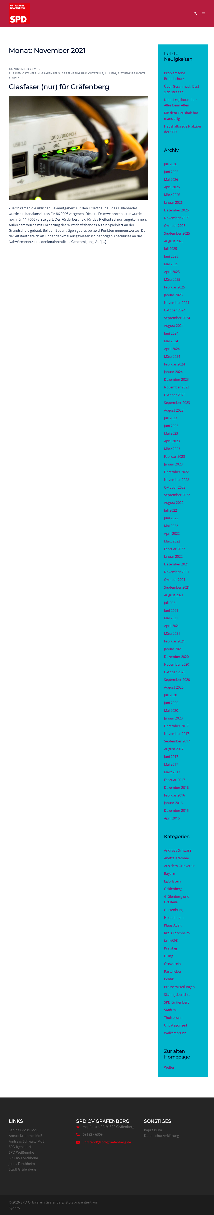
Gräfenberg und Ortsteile (82, 73)
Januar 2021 (173, 649)
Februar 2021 (174, 641)
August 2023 (173, 410)
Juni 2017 (171, 756)
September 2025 (177, 233)
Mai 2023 (171, 433)
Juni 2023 (171, 426)
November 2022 (176, 479)
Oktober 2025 (174, 225)
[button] (195, 13)
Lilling (110, 73)
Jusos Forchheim (22, 1163)
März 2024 (172, 356)
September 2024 (177, 318)
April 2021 (172, 625)
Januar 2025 (173, 295)
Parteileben (173, 971)
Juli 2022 (170, 510)
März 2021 (172, 633)
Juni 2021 (171, 610)
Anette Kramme (176, 858)
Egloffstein (172, 881)
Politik (169, 979)
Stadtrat (16, 77)
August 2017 (173, 749)
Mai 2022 (171, 525)
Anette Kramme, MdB (25, 1135)
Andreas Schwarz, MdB (27, 1141)
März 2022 (172, 541)
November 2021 (176, 572)
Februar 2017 (174, 780)
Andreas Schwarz (177, 850)
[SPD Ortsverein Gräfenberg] (19, 13)
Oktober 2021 (174, 579)
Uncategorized (175, 1025)
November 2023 (176, 387)
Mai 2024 (171, 341)
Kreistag (170, 948)
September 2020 (177, 679)
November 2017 (176, 733)
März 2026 (172, 194)
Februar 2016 (174, 795)
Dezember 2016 (176, 787)
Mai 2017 (171, 764)
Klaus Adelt (173, 925)
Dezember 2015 (176, 810)
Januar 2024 (173, 371)
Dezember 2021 (176, 564)
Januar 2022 (173, 556)
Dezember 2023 (176, 379)
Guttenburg (173, 910)
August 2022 (173, 502)
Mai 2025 (171, 264)
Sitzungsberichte (132, 73)
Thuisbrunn (173, 1017)
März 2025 (172, 279)
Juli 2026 (170, 164)
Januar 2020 (173, 718)
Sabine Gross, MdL (23, 1130)
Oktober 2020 (174, 672)
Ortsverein (172, 963)
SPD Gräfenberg (177, 1002)
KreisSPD (171, 940)
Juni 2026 (171, 171)
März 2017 (172, 772)
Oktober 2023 (174, 395)
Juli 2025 (170, 248)
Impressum (153, 1130)
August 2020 (173, 687)
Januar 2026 (173, 202)
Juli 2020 (170, 695)
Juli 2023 (170, 418)
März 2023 (172, 448)
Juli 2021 (170, 603)
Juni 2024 (171, 333)
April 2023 (172, 441)
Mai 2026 (171, 179)
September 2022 (177, 495)
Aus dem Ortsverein (24, 73)
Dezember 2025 (176, 210)
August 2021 (173, 595)
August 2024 (173, 325)
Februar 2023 (174, 456)
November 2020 (176, 664)
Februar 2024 (174, 364)
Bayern (169, 873)
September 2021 (177, 587)
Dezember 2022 (176, 472)
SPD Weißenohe (21, 1152)
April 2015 (172, 818)
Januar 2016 (173, 802)
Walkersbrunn (175, 1033)
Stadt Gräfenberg (22, 1169)
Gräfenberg (50, 73)
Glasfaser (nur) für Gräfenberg (59, 87)
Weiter (169, 1067)
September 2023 (177, 402)
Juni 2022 (171, 518)
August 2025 (173, 241)
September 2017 (177, 741)
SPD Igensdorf (20, 1146)
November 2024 (176, 302)
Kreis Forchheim (177, 933)
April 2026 (172, 187)
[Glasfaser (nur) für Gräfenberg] (78, 147)
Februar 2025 (174, 287)
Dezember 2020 (176, 656)
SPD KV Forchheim (23, 1158)
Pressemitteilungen (179, 987)
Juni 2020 (171, 702)
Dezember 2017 (176, 726)
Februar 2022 (174, 549)
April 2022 (172, 533)
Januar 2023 (173, 464)
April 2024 (172, 348)
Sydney (14, 1208)
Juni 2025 (171, 256)
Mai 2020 (171, 710)
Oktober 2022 (174, 487)
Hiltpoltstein (173, 917)
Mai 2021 (171, 618)
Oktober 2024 (174, 310)
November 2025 (176, 218)
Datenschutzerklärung (161, 1135)
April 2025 (172, 271)
